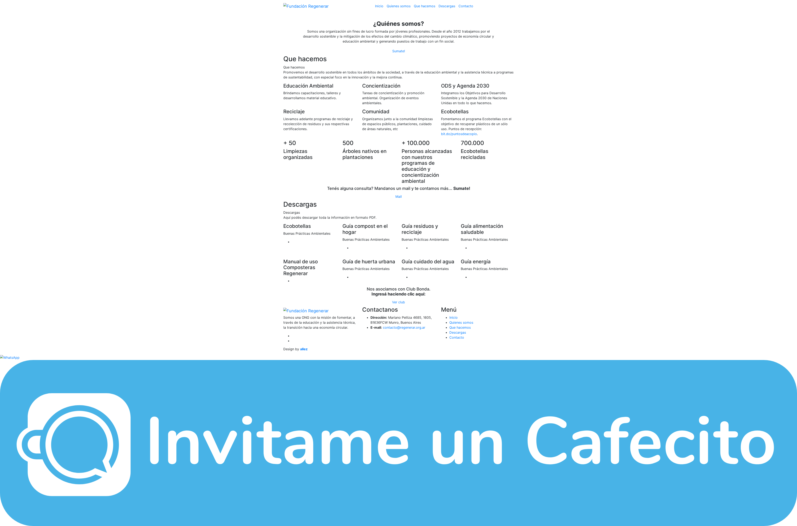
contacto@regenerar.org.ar (404, 327)
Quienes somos (399, 6)
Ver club (398, 302)
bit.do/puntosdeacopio (459, 134)
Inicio (379, 6)
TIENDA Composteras (494, 6)
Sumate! (398, 51)
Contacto (465, 6)
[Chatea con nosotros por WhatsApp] (10, 357)
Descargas (447, 6)
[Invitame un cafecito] (398, 443)
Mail (398, 196)
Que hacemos (424, 6)
